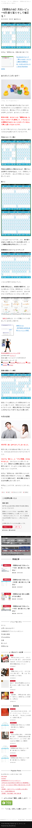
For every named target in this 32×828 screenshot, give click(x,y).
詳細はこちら (7, 527)
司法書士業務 (5, 634)
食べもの (4, 643)
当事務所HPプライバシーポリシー (12, 631)
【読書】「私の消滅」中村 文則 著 (11, 793)
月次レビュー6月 (17, 492)
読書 (2, 640)
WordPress (12, 826)
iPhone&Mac (5, 637)
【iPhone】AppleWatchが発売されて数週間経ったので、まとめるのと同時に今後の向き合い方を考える (15, 785)
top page (4, 776)
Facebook (12, 530)
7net (28, 363)
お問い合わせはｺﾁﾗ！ (8, 628)
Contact (3, 778)
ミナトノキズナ (6, 2)
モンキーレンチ (21, 823)
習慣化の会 (18, 19)
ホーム (3, 625)
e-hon (11, 365)
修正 (8, 492)
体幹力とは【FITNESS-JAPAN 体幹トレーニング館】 (23, 328)
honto (5, 365)
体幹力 (5, 318)
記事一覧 (17, 527)
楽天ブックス (21, 363)
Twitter (6, 530)
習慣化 (26, 492)
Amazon (5, 363)
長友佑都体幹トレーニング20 (10, 353)
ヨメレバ (13, 355)
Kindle (12, 363)
